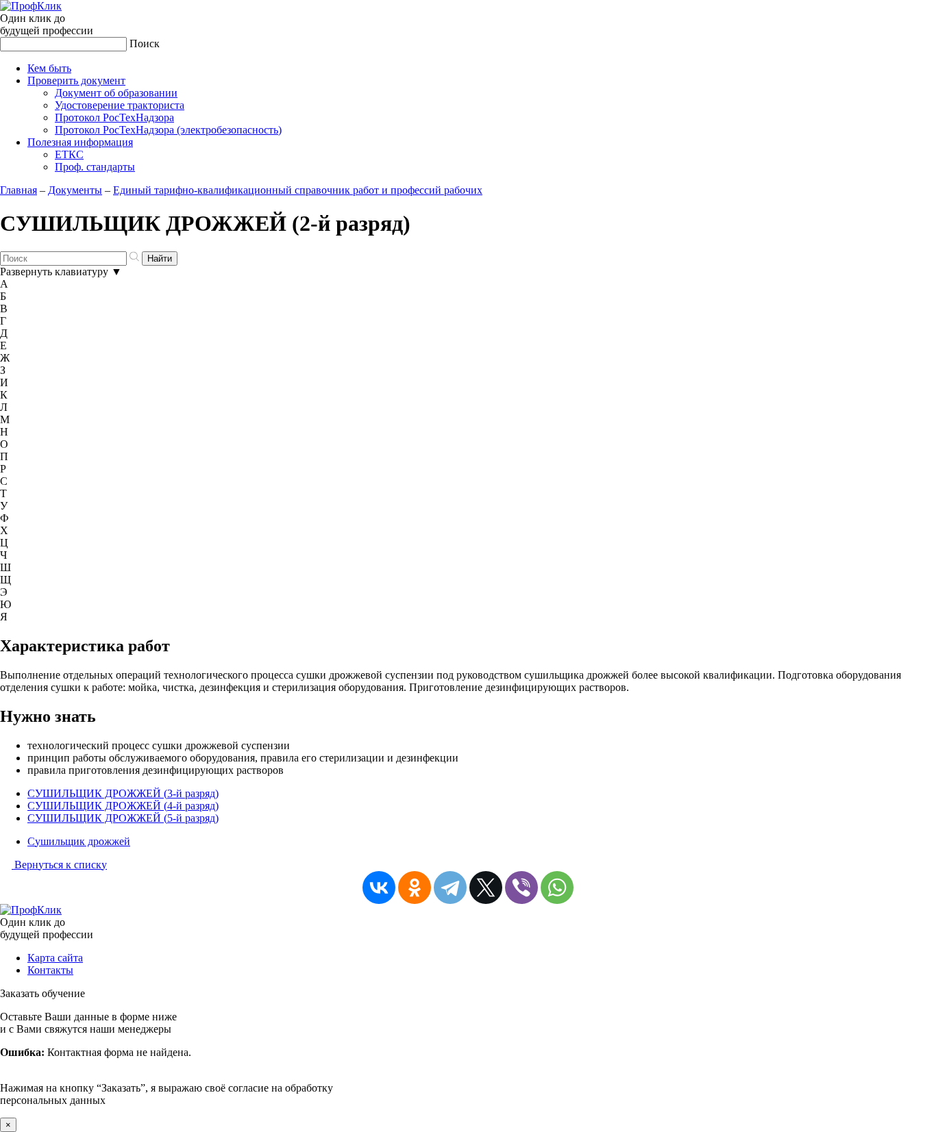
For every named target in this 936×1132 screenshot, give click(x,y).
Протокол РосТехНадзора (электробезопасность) (168, 130)
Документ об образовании (116, 93)
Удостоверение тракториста (119, 105)
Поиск (145, 43)
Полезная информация (80, 142)
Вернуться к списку (59, 864)
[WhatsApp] (557, 887)
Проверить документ (76, 80)
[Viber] (521, 887)
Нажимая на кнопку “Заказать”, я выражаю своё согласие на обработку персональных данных (166, 1058)
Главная (18, 190)
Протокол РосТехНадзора (114, 117)
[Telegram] (450, 887)
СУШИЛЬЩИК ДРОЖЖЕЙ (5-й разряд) (123, 818)
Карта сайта (55, 958)
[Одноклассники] (414, 887)
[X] (485, 887)
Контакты (50, 970)
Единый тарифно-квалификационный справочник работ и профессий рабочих (297, 190)
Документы (75, 190)
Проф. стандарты (95, 167)
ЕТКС (69, 154)
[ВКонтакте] (378, 887)
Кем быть (49, 68)
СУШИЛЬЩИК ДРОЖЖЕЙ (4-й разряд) (123, 806)
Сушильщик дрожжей (78, 841)
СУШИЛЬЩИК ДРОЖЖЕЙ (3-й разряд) (123, 793)
